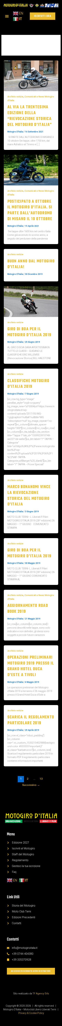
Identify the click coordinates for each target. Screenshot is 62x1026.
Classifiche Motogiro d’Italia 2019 (28, 384)
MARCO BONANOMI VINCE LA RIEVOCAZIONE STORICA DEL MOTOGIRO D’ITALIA (29, 496)
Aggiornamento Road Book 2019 (27, 609)
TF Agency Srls (41, 993)
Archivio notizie (15, 96)
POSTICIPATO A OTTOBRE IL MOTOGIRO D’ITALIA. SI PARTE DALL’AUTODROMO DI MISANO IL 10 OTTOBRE (29, 210)
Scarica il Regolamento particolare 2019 (30, 720)
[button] (7, 16)
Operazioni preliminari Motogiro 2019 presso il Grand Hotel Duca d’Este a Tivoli (30, 666)
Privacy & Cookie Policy (31, 1013)
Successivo (31, 785)
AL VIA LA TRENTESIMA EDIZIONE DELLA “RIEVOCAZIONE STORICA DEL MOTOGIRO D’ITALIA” (29, 116)
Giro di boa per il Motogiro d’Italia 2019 (29, 332)
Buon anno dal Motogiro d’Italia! (31, 264)
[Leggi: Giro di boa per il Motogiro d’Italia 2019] (31, 301)
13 (41, 779)
